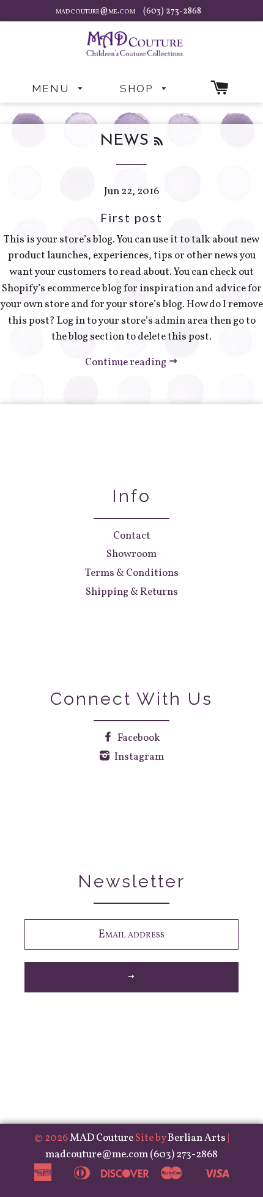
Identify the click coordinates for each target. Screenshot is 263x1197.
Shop (138, 88)
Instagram (138, 757)
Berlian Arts (198, 1138)
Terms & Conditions (132, 573)
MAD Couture (101, 1138)
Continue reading (126, 362)
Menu (52, 88)
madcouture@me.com (96, 11)
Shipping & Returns (132, 592)
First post (131, 218)
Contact (131, 536)
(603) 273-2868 (172, 11)
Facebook (138, 738)
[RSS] (158, 142)
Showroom (131, 554)
